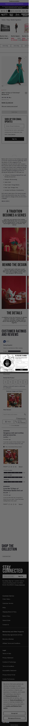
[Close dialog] (27, 355)
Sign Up (21, 369)
